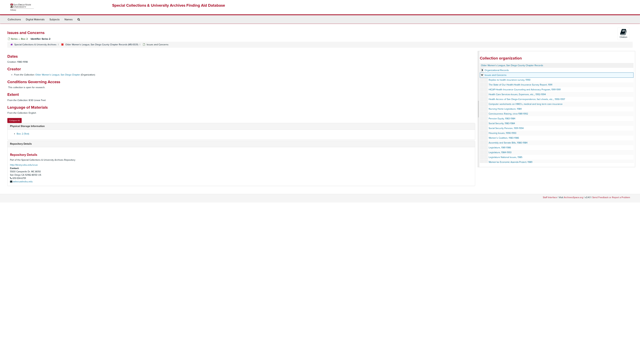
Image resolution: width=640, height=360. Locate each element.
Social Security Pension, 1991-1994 (506, 128)
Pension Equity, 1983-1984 (502, 118)
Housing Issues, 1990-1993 (502, 133)
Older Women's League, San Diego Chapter (57, 74)
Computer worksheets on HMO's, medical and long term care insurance (525, 104)
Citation (623, 37)
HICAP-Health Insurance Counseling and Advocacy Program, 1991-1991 (525, 89)
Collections (14, 19)
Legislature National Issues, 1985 (505, 157)
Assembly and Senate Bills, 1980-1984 (508, 142)
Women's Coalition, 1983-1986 (504, 137)
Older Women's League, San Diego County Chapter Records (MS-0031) (101, 44)
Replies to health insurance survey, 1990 (509, 79)
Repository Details (21, 144)
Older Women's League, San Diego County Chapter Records (512, 65)
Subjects (55, 19)
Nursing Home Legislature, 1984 (505, 109)
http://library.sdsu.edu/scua (24, 165)
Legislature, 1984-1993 (500, 152)
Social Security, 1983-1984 (502, 123)
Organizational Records (497, 70)
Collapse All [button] (14, 120)
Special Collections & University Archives (35, 44)
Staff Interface (550, 197)
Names (68, 19)
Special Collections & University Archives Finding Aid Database (168, 5)
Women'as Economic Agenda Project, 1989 (510, 162)
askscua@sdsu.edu (23, 181)
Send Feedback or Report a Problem (611, 197)
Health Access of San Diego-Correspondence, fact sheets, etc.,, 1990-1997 (527, 99)
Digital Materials (35, 19)
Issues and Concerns (495, 75)
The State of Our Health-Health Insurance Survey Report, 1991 (520, 84)
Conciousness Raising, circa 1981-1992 (508, 113)
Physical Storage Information (27, 126)
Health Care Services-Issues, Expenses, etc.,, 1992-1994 (517, 94)
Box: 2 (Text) (23, 133)
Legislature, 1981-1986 (500, 147)
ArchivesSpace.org (573, 197)
